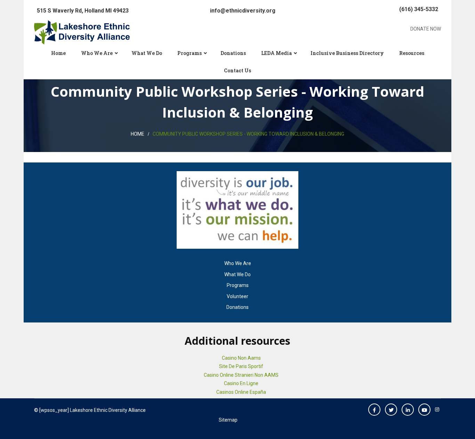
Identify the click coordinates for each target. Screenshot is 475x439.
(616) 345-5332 (418, 9)
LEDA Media (276, 53)
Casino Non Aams (241, 358)
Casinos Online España (241, 392)
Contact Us (237, 70)
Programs (189, 53)
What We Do (146, 53)
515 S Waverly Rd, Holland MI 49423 (83, 10)
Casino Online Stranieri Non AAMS (241, 375)
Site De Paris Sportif (241, 366)
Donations (233, 53)
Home (58, 53)
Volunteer (237, 296)
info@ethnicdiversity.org (242, 10)
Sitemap (228, 420)
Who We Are (97, 53)
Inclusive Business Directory (347, 53)
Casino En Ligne (241, 383)
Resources (411, 53)
